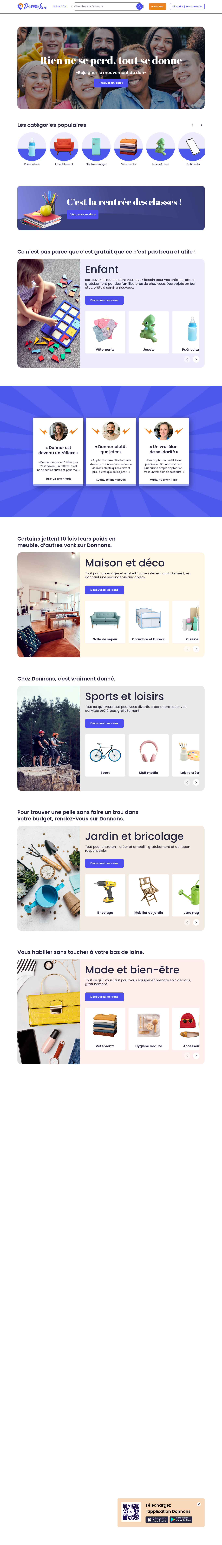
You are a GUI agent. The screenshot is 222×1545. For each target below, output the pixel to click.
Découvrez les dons (83, 214)
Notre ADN (59, 6)
